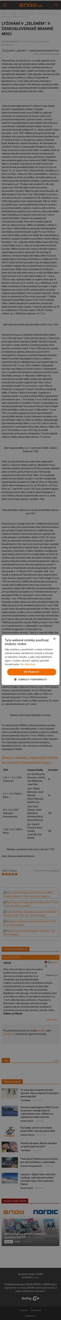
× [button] (54, 639)
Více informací (27, 664)
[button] (30, 679)
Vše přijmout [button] (32, 671)
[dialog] (30, 660)
